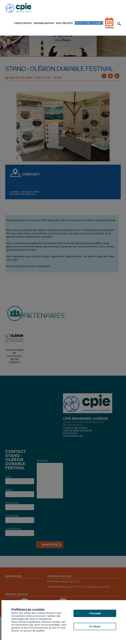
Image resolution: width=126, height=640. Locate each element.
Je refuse (95, 626)
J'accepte (95, 613)
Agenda (109, 27)
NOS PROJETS (64, 23)
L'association (23, 23)
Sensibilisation (44, 23)
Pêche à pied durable (89, 22)
